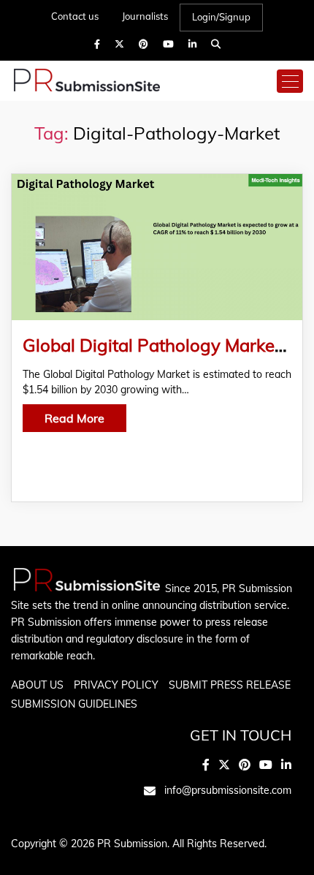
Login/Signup (221, 17)
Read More (74, 418)
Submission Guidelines (74, 704)
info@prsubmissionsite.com (227, 790)
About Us (37, 685)
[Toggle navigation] (290, 81)
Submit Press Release (230, 685)
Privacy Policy (116, 685)
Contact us (75, 16)
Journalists (145, 16)
